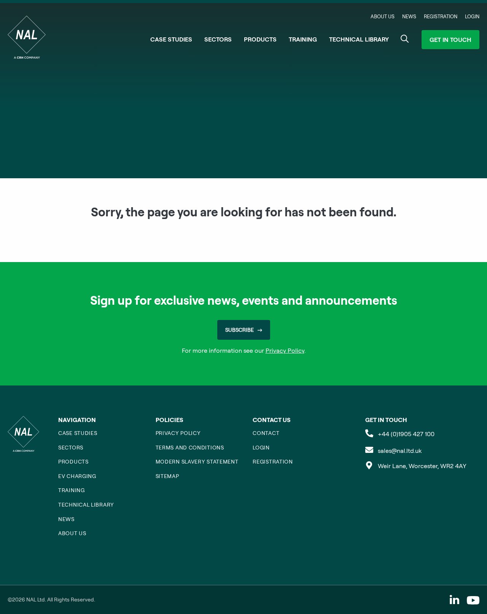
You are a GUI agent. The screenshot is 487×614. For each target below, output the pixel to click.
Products (260, 39)
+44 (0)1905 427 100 (406, 434)
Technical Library (359, 39)
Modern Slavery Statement (197, 461)
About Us (383, 16)
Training (303, 39)
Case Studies (171, 39)
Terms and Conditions (190, 447)
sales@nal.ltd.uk (400, 450)
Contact (266, 433)
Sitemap (167, 476)
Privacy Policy (285, 350)
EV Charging (77, 476)
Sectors (218, 39)
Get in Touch (450, 39)
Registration (440, 16)
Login (472, 16)
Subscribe (239, 329)
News (409, 16)
